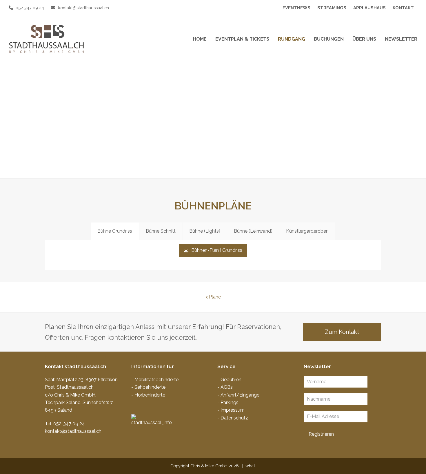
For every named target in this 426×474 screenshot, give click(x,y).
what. (250, 465)
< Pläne (213, 297)
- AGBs (225, 387)
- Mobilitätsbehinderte (155, 379)
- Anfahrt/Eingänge (238, 395)
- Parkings (228, 402)
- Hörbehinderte (148, 395)
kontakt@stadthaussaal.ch (83, 7)
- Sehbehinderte (148, 387)
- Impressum (231, 410)
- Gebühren (229, 379)
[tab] (115, 231)
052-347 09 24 (30, 7)
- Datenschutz (232, 418)
